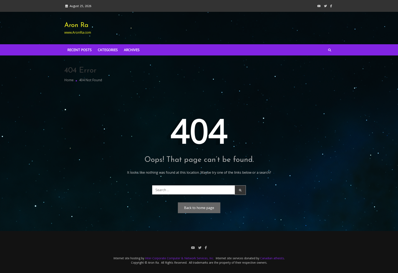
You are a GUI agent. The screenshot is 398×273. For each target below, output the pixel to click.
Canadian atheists (272, 258)
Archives (132, 50)
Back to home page (199, 207)
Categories (108, 50)
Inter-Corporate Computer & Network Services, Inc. (179, 258)
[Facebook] (331, 6)
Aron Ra (76, 25)
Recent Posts (79, 50)
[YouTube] (319, 6)
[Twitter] (325, 6)
